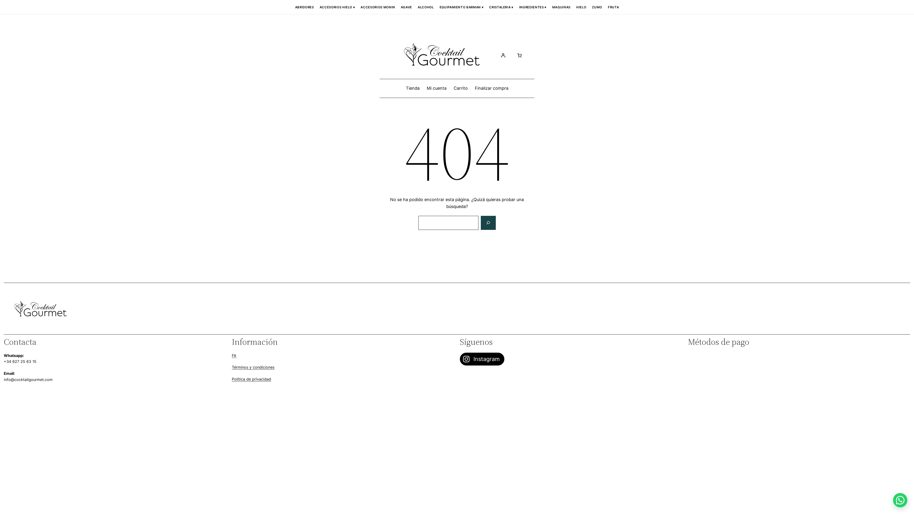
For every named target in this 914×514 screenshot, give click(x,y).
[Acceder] (503, 55)
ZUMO (597, 7)
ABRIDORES (304, 7)
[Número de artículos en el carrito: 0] (519, 55)
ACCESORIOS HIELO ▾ (337, 7)
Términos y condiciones (253, 367)
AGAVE (406, 7)
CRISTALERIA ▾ (501, 7)
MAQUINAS (561, 7)
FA (234, 355)
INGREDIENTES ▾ (532, 7)
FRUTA (613, 7)
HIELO (581, 7)
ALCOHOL (426, 7)
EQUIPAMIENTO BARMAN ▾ (462, 7)
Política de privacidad (251, 379)
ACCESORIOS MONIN (378, 7)
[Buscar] (488, 223)
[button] (900, 500)
